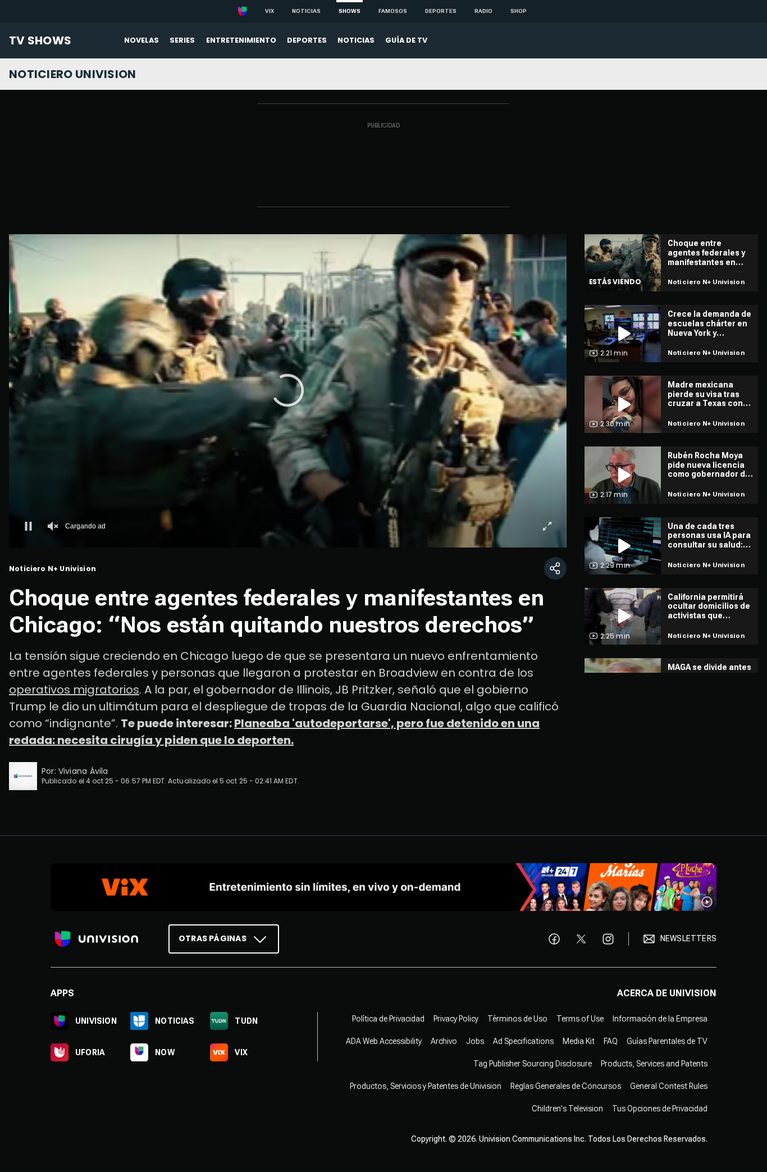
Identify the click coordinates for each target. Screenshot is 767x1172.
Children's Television (567, 1108)
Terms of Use (580, 1018)
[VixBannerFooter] (383, 887)
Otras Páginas (212, 938)
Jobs (475, 1041)
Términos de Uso (517, 1018)
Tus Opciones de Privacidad (659, 1108)
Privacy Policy (455, 1018)
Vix (269, 11)
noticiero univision (72, 74)
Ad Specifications (523, 1041)
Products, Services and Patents (654, 1063)
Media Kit (579, 1041)
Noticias (306, 11)
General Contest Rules (668, 1086)
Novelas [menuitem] (141, 40)
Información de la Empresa (660, 1018)
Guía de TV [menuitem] (406, 40)
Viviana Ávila (83, 771)
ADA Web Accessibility (384, 1041)
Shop (518, 11)
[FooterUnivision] (96, 939)
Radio (483, 11)
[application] (288, 391)
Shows (349, 11)
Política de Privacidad (388, 1018)
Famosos (392, 11)
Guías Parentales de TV (667, 1041)
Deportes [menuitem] (307, 40)
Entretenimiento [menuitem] (241, 40)
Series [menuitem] (182, 40)
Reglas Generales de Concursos (565, 1086)
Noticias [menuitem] (356, 40)
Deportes (440, 11)
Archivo (444, 1041)
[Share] (555, 568)
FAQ (611, 1041)
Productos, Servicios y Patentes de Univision (425, 1086)
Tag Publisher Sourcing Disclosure (532, 1063)
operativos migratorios (74, 689)
